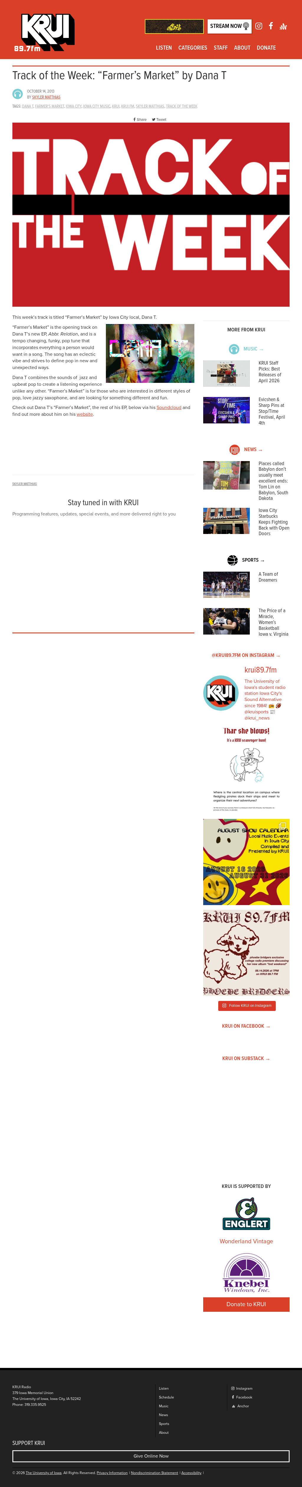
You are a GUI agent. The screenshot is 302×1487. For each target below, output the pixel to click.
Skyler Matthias (46, 97)
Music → (254, 349)
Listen (164, 48)
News (163, 1415)
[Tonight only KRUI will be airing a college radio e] (246, 953)
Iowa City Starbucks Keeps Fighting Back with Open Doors (274, 522)
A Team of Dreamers (268, 577)
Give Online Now (151, 1456)
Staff (221, 48)
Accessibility (191, 1473)
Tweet (161, 119)
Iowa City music (96, 106)
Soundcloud (169, 407)
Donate (266, 48)
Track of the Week (181, 106)
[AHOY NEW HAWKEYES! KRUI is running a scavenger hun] (246, 771)
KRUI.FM (127, 106)
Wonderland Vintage (246, 1241)
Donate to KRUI (246, 1304)
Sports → (253, 560)
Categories (192, 48)
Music (163, 1406)
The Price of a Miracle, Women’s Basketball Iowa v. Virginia (273, 622)
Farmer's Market (49, 106)
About (242, 48)
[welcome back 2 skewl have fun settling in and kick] (246, 862)
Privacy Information (112, 1473)
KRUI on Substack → (246, 1058)
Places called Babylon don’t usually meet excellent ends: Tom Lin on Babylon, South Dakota (273, 481)
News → (253, 449)
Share (142, 119)
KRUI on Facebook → (246, 1026)
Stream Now (226, 26)
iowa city (73, 106)
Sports (164, 1424)
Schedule (166, 1397)
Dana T (27, 106)
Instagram (243, 1388)
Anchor (243, 1406)
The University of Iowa (44, 1473)
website (85, 414)
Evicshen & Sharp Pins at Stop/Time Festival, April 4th (272, 411)
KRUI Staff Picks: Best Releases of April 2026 (270, 372)
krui (115, 106)
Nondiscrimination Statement (154, 1473)
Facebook (243, 1397)
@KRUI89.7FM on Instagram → (246, 655)
